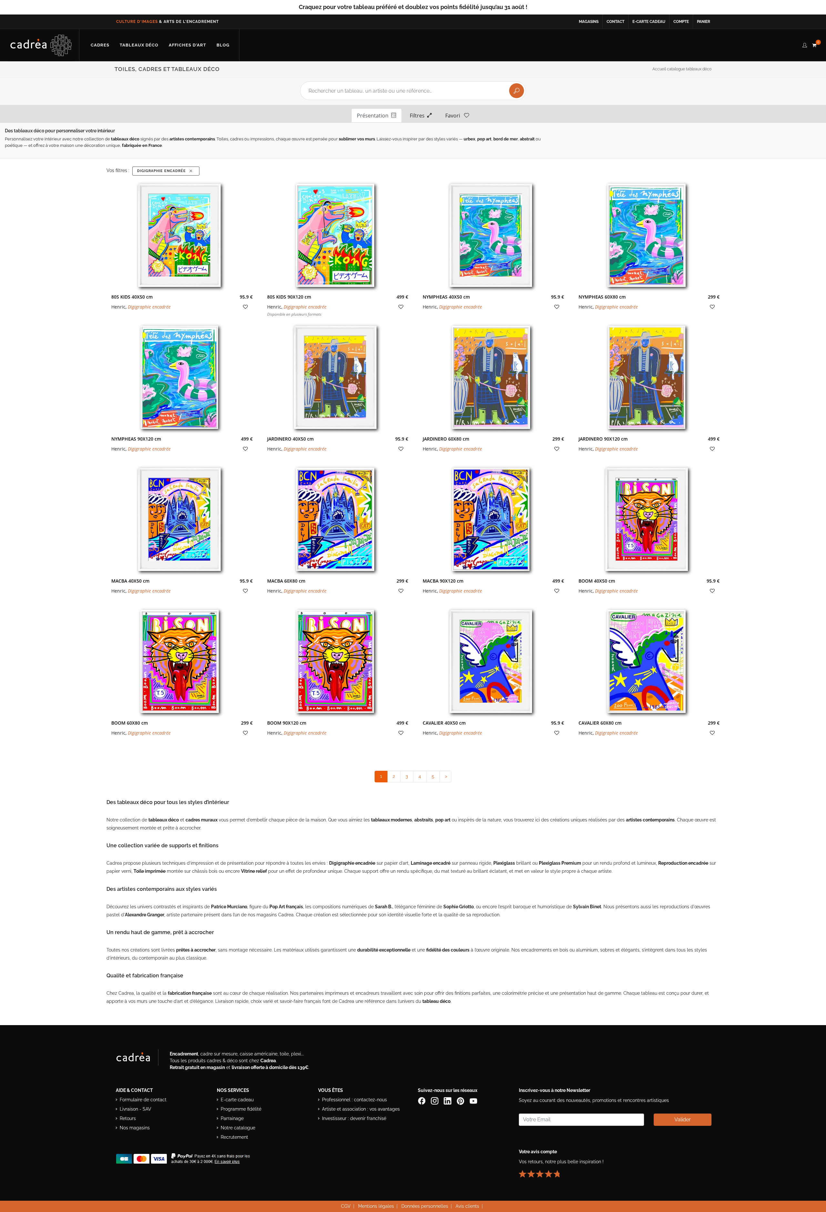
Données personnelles (424, 1206)
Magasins (589, 21)
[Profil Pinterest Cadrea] (461, 1100)
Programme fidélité (241, 1109)
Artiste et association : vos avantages (361, 1109)
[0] (814, 44)
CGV (346, 1206)
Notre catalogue (238, 1127)
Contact (615, 21)
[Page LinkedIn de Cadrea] (448, 1100)
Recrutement (234, 1137)
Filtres (418, 115)
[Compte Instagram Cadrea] (435, 1100)
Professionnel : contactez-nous (354, 1099)
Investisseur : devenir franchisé (354, 1118)
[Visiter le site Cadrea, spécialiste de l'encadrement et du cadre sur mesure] (140, 1059)
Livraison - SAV (135, 1109)
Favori (454, 115)
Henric (118, 307)
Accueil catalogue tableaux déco (681, 69)
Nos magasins (135, 1127)
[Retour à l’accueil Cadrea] (41, 45)
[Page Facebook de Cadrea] (422, 1100)
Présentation (374, 115)
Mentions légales (376, 1206)
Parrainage (232, 1118)
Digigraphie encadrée (162, 171)
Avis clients (467, 1206)
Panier (703, 21)
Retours (128, 1118)
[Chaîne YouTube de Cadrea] (473, 1100)
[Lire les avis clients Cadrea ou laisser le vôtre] (543, 1171)
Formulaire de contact (143, 1099)
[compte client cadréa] (804, 44)
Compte (681, 21)
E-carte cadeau (648, 21)
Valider (682, 1119)
